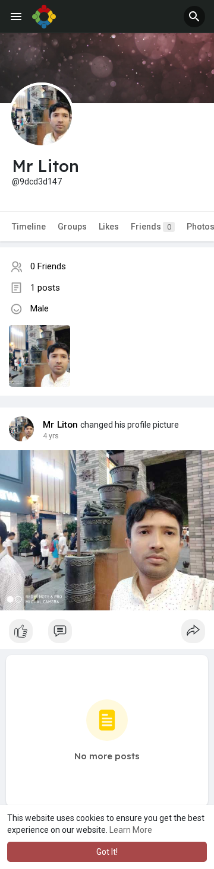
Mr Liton (60, 424)
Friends (151, 226)
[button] (194, 16)
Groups (72, 226)
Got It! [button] (107, 852)
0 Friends (48, 266)
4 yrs (51, 436)
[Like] (107, 634)
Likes (109, 226)
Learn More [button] (130, 830)
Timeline (29, 226)
